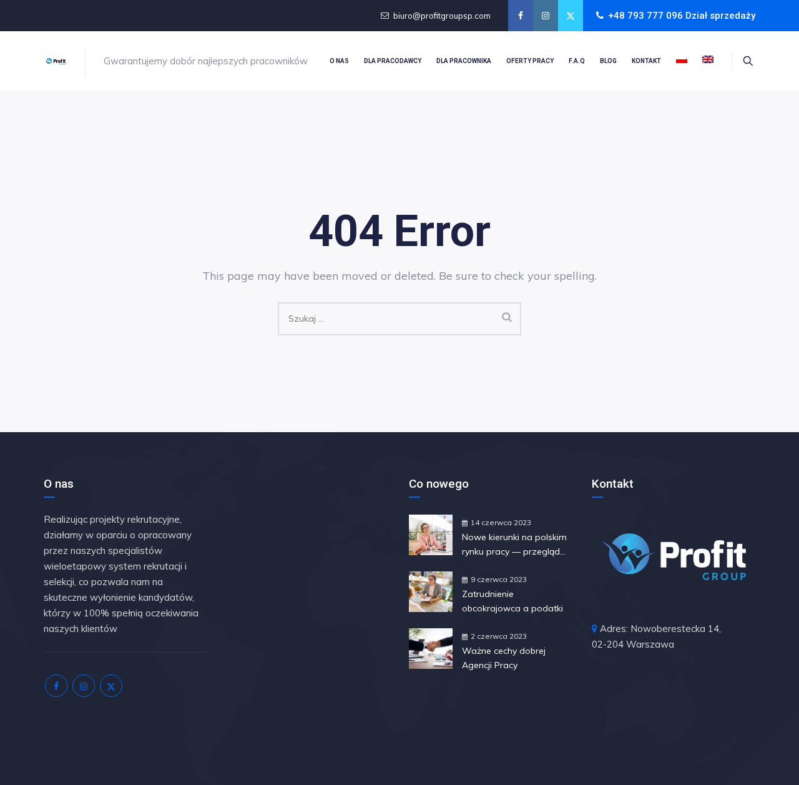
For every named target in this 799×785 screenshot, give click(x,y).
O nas (339, 60)
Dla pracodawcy (392, 60)
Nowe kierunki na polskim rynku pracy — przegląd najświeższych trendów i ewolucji (514, 545)
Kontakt (646, 60)
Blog (608, 60)
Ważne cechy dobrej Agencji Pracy (504, 658)
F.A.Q (577, 60)
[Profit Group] (55, 61)
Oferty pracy (530, 60)
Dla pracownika (463, 60)
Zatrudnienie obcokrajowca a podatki (512, 601)
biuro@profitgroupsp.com (442, 16)
